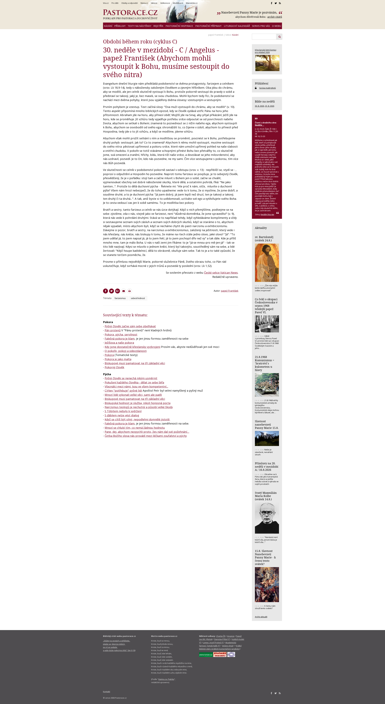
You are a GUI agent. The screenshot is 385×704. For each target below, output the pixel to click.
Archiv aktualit (261, 616)
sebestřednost (138, 298)
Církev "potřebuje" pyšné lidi (123, 390)
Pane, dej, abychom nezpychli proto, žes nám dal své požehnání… (147, 432)
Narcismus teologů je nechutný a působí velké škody (139, 407)
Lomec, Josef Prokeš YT (213, 642)
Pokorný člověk (114, 367)
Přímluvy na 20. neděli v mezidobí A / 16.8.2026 (266, 466)
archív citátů (274, 16)
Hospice (230, 636)
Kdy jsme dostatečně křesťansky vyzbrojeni (132, 347)
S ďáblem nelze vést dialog (122, 415)
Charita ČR (220, 636)
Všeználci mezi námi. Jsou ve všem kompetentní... (136, 386)
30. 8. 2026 (259, 106)
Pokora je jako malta (118, 359)
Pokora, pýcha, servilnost (121, 334)
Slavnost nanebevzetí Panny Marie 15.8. (267, 424)
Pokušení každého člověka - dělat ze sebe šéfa (134, 382)
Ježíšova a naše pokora (119, 342)
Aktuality (261, 228)
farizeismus (120, 298)
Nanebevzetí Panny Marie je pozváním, (249, 12)
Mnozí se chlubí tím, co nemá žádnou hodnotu (135, 427)
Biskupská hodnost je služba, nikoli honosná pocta (137, 403)
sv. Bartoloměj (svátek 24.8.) (264, 238)
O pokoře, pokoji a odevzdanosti (126, 351)
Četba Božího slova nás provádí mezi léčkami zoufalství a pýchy (146, 436)
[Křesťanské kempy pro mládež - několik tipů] (267, 63)
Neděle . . (259, 125)
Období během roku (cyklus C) (140, 41)
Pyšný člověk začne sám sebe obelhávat (130, 326)
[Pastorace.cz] (130, 14)
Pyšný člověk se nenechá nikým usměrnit (131, 378)
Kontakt (106, 691)
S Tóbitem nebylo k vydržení (123, 411)
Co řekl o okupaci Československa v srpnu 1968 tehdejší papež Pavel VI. (266, 305)
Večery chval (227, 645)
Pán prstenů (113, 330)
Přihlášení (261, 83)
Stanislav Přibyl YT (222, 639)
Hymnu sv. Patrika (166, 679)
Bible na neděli (265, 101)
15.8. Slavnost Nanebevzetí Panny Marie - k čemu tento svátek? (265, 557)
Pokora (109, 355)
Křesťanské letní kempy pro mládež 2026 (265, 51)
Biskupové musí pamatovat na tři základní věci (135, 363)
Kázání (235, 34)
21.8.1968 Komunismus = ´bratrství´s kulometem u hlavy (264, 363)
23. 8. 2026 (269, 106)
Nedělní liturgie (267, 214)
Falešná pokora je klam (120, 338)
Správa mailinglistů (267, 88)
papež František (215, 34)
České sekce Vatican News (221, 272)
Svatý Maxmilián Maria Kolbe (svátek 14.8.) (266, 496)
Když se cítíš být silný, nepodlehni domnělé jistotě (137, 419)
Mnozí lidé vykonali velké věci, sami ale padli (133, 395)
